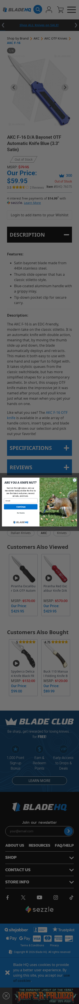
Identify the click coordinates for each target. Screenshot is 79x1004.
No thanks (20, 513)
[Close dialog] (74, 480)
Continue (20, 506)
